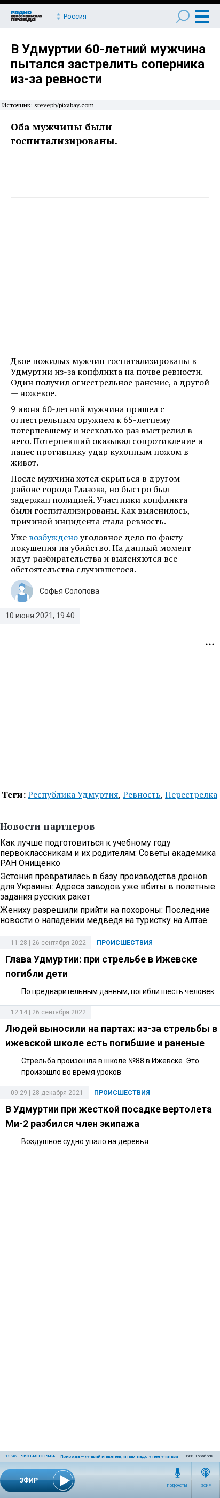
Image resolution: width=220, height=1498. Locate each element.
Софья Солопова (69, 591)
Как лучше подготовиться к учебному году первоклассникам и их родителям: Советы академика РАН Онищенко (108, 853)
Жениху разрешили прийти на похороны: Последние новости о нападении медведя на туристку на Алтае (105, 915)
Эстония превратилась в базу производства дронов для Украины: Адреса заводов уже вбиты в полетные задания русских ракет (107, 886)
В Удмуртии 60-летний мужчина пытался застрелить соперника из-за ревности (108, 64)
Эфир (206, 1486)
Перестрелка (191, 794)
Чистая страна (38, 1456)
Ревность (142, 794)
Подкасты (177, 1486)
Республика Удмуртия (73, 794)
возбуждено (53, 537)
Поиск (183, 16)
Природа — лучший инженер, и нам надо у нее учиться (119, 1456)
